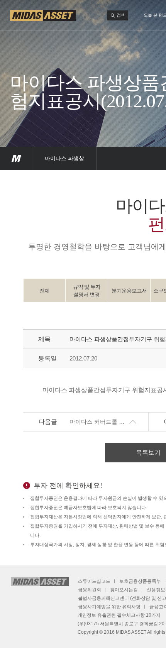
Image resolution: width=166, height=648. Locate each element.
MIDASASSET (16, 158)
